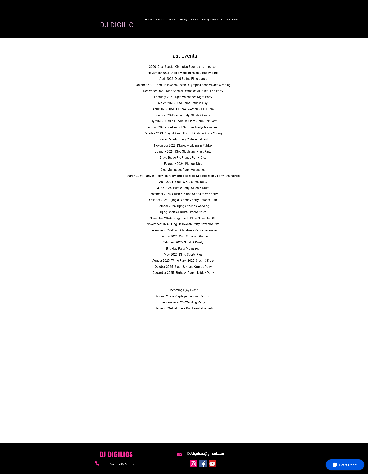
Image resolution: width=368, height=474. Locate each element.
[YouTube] (212, 463)
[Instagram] (193, 463)
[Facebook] (203, 463)
